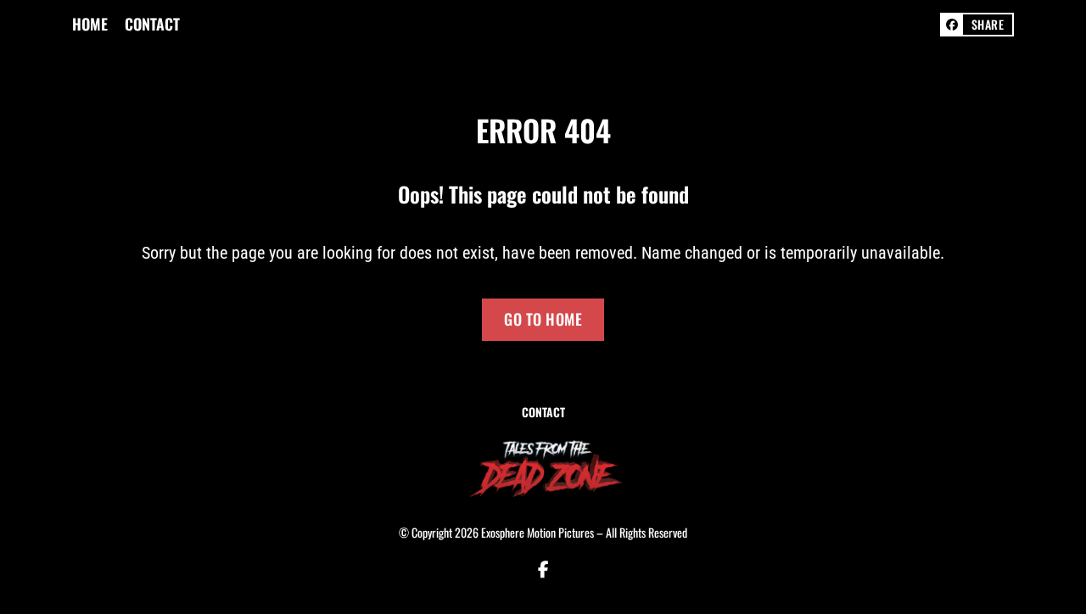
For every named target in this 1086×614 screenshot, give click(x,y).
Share (988, 24)
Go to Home (543, 319)
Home (90, 24)
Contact (152, 24)
